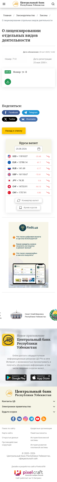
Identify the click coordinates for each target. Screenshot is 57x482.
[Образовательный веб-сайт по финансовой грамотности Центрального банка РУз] (28, 254)
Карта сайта (7, 433)
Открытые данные (10, 438)
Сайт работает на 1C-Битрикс (28, 478)
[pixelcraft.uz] (28, 472)
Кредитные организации (41, 428)
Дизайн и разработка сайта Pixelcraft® (28, 466)
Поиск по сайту (8, 428)
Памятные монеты (38, 433)
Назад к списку (13, 130)
